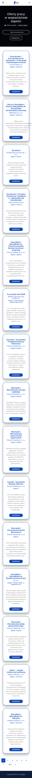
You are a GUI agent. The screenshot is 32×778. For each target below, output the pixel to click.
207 (10, 764)
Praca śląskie (11, 25)
